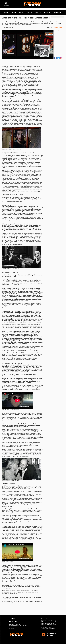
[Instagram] (61, 58)
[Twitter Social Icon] (58, 58)
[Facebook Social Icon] (55, 58)
